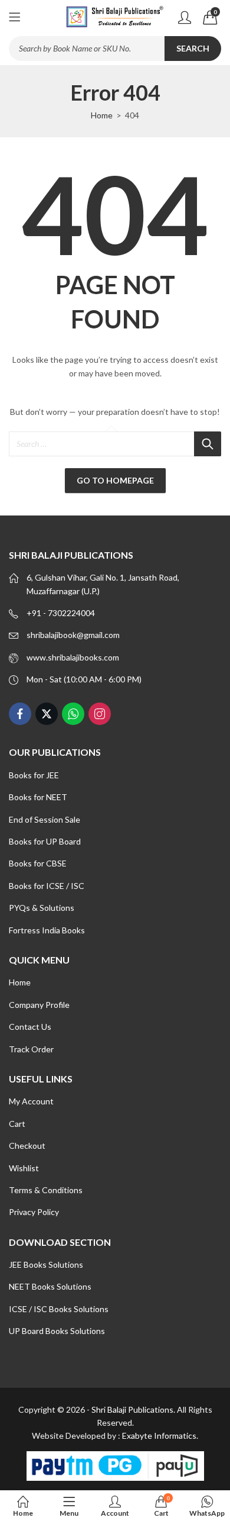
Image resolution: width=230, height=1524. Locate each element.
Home (102, 115)
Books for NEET (38, 797)
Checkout (27, 1145)
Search (192, 48)
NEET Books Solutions (50, 1286)
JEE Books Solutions (46, 1264)
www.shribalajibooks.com (73, 657)
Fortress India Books (47, 930)
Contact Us (30, 1027)
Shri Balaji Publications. (133, 1409)
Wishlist (24, 1168)
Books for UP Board (45, 841)
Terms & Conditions (46, 1190)
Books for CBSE (38, 863)
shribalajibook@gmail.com (73, 635)
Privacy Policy (34, 1212)
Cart (17, 1124)
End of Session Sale (44, 819)
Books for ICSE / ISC (46, 886)
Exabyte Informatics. (160, 1435)
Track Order (31, 1049)
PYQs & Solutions (41, 908)
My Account (31, 1101)
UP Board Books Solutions (57, 1331)
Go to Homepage (115, 480)
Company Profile (39, 1005)
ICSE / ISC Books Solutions (59, 1309)
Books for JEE (34, 775)
